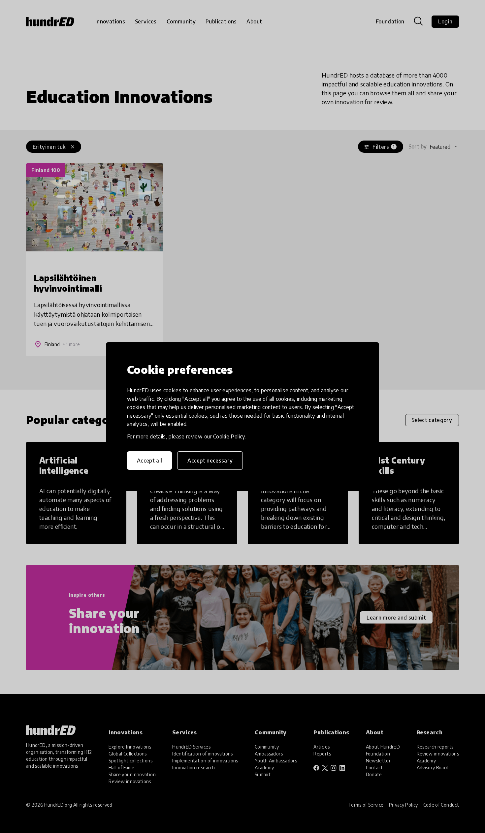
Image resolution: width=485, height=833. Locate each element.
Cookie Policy (229, 436)
